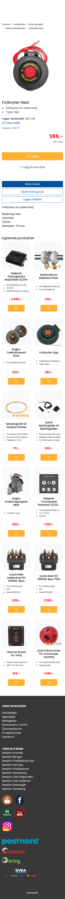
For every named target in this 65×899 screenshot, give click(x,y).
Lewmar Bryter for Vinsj (16, 653)
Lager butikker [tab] (32, 199)
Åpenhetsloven (12, 729)
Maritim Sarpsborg (14, 773)
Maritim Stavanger (14, 785)
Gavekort (8, 737)
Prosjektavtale (11, 733)
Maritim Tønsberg (13, 789)
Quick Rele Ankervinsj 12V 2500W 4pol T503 (16, 578)
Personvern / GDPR (14, 725)
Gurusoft (32, 893)
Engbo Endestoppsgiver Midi (16, 502)
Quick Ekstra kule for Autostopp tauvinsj (48, 654)
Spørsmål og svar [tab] (32, 192)
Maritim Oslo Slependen (17, 777)
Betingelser (9, 721)
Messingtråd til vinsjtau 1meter (16, 425)
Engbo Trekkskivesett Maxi (16, 352)
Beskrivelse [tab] (32, 184)
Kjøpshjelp (8, 717)
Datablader (9, 713)
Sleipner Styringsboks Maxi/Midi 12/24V (16, 276)
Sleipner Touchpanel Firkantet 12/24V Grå (49, 502)
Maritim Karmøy (12, 765)
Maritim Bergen (12, 757)
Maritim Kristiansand (15, 769)
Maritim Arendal (12, 753)
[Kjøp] (16, 308)
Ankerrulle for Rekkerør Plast (48, 276)
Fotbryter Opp (48, 352)
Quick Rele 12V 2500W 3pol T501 (49, 577)
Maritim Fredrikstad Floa (18, 761)
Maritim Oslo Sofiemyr (16, 781)
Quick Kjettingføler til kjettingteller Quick (49, 425)
